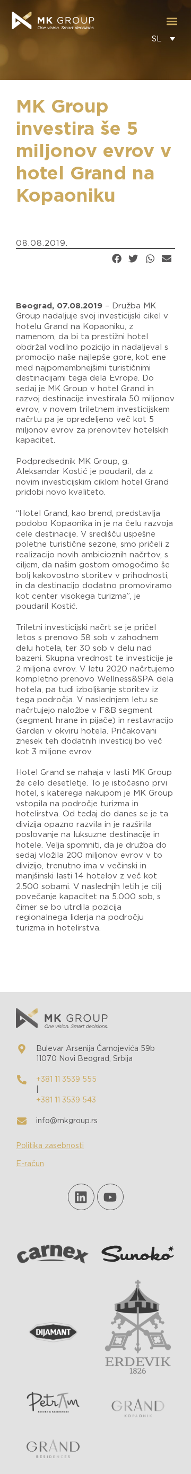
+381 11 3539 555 (66, 1079)
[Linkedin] (81, 1197)
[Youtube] (110, 1197)
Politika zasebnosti (50, 1146)
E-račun (30, 1164)
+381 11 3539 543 (66, 1100)
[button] (171, 21)
